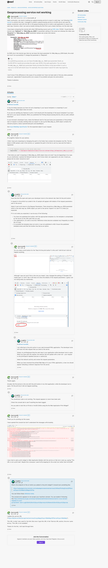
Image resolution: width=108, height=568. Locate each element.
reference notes (29, 493)
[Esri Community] (10, 2)
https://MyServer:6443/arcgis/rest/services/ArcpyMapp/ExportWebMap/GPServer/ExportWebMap (37, 518)
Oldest (14, 97)
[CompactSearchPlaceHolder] (92, 1)
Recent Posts (81, 17)
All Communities (82, 15)
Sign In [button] (41, 542)
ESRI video (55, 29)
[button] (25, 42)
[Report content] (73, 12)
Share (9, 86)
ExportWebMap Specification (18, 127)
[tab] (10, 92)
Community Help (82, 21)
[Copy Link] (35, 18)
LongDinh (13, 100)
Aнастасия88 (14, 16)
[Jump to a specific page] (73, 96)
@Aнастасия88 (13, 104)
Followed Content (82, 19)
